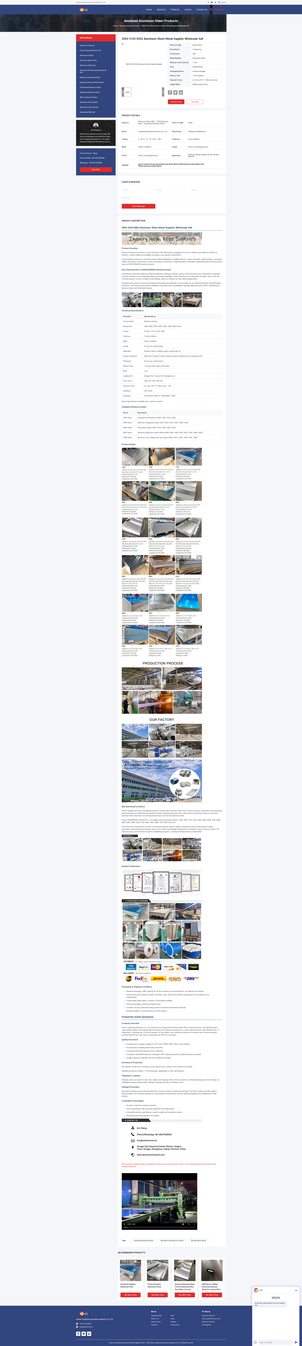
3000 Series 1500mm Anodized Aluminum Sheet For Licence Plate (211, 1286)
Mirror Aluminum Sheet (88, 97)
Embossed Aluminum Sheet (90, 87)
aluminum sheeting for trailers (172, 1240)
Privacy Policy (175, 1325)
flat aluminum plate (198, 1240)
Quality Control (156, 1322)
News (172, 1315)
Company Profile (156, 1315)
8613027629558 (98, 158)
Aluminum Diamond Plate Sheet (92, 82)
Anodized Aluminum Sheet (130, 26)
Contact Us (154, 1325)
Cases (173, 1319)
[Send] (296, 1342)
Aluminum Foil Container (89, 102)
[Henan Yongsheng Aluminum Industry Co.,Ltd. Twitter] (212, 2)
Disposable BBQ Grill (87, 112)
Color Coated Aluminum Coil (90, 50)
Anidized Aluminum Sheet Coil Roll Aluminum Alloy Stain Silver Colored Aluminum (185, 1287)
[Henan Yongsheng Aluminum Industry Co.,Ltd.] (83, 9)
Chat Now (96, 169)
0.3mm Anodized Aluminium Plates (154, 1285)
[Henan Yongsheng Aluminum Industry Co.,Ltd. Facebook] (208, 2)
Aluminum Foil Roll (86, 55)
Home (115, 26)
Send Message (138, 206)
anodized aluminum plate (143, 1240)
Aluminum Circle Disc (88, 65)
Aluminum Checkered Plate (90, 77)
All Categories (206, 1325)
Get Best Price (176, 102)
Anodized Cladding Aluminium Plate (128, 1285)
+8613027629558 (95, 163)
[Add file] (255, 1342)
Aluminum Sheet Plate (88, 60)
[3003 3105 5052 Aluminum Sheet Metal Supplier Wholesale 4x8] (143, 64)
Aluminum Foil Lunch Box (89, 107)
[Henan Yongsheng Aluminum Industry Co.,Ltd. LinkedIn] (215, 2)
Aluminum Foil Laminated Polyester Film (93, 71)
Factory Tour (155, 1319)
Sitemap (173, 1322)
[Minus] (296, 1290)
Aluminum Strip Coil (87, 45)
